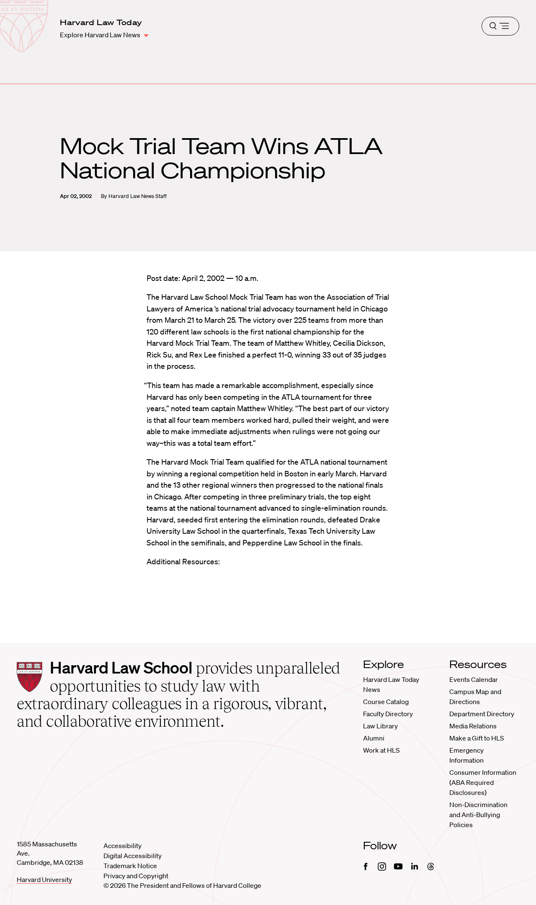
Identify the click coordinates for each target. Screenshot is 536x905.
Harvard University (44, 879)
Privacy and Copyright (135, 876)
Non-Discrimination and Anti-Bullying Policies (478, 814)
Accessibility (122, 845)
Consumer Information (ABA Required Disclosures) (482, 782)
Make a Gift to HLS (476, 738)
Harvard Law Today (101, 22)
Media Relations (473, 726)
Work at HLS (381, 750)
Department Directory (481, 714)
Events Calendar (473, 679)
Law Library (380, 726)
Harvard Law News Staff (137, 196)
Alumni (373, 738)
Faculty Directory (388, 714)
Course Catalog (386, 701)
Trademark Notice (130, 865)
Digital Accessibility (132, 855)
